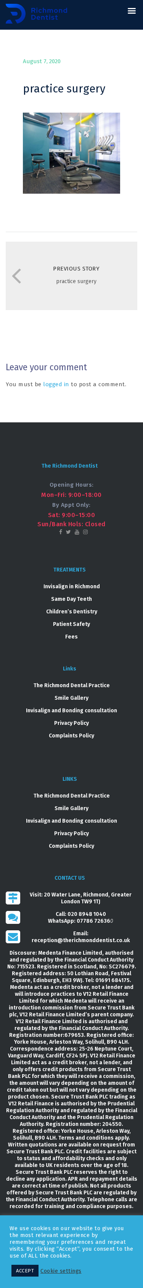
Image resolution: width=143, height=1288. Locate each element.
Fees (71, 637)
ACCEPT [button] (25, 1271)
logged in (56, 384)
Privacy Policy (71, 723)
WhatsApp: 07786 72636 (79, 921)
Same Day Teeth (71, 599)
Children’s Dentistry (71, 611)
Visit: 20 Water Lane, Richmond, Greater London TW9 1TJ (81, 898)
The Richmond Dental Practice (72, 685)
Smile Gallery (71, 698)
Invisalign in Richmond (71, 586)
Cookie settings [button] (61, 1270)
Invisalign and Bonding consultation (71, 710)
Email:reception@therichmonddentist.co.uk (81, 937)
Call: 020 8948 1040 (81, 914)
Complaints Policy (71, 735)
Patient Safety (71, 624)
